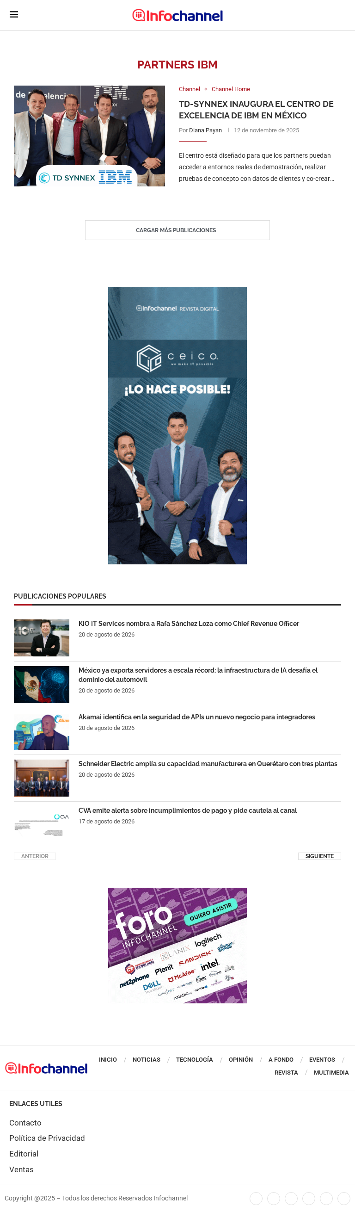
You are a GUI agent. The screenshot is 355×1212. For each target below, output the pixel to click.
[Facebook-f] (256, 1198)
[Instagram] (343, 1198)
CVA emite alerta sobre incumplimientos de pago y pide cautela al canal (188, 810)
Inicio (108, 1059)
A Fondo (281, 1059)
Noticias (146, 1059)
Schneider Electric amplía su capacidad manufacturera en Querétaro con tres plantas (208, 763)
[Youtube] (308, 1198)
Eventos (322, 1059)
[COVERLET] (177, 291)
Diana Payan (205, 130)
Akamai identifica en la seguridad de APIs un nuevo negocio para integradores (197, 717)
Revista (286, 1072)
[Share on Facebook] (250, 198)
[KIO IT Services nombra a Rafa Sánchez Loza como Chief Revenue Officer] (41, 637)
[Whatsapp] (326, 1198)
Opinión (241, 1059)
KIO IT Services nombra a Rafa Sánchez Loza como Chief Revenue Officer (189, 623)
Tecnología (194, 1059)
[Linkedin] (291, 1198)
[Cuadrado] (177, 892)
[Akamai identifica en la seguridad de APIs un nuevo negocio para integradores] (41, 731)
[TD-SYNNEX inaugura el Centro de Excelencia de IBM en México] (89, 136)
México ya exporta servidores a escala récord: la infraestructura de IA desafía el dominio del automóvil (198, 675)
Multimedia (331, 1072)
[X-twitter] (273, 1198)
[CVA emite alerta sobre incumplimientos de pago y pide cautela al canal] (41, 824)
